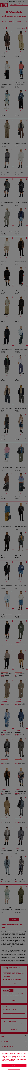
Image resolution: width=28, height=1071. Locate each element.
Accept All (14, 1065)
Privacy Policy (5, 1060)
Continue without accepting (14, 1068)
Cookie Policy (13, 1060)
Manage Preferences (16, 1059)
